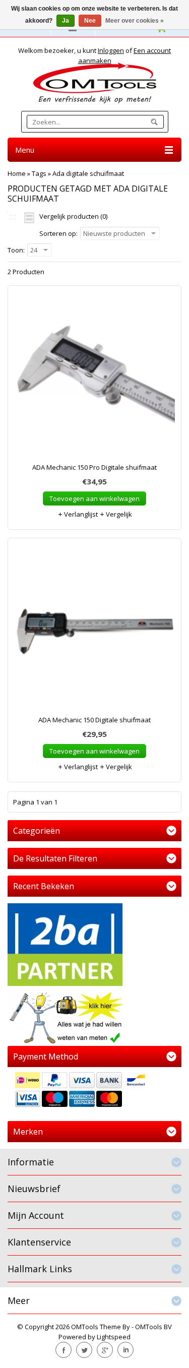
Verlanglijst (80, 514)
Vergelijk (118, 514)
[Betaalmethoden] (94, 1090)
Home (17, 173)
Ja (65, 20)
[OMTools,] (94, 83)
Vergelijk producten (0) (73, 216)
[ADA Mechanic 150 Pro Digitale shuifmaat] (94, 379)
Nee (90, 20)
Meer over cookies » (134, 20)
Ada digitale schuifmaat (88, 173)
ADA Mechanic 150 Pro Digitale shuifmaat (94, 467)
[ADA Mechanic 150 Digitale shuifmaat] (94, 631)
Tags (39, 173)
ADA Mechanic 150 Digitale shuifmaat (94, 719)
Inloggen (111, 50)
